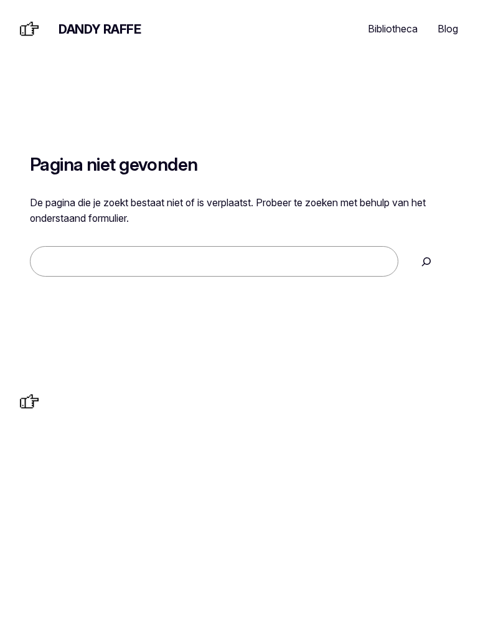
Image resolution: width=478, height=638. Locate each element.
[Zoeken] (426, 261)
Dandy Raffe (100, 29)
